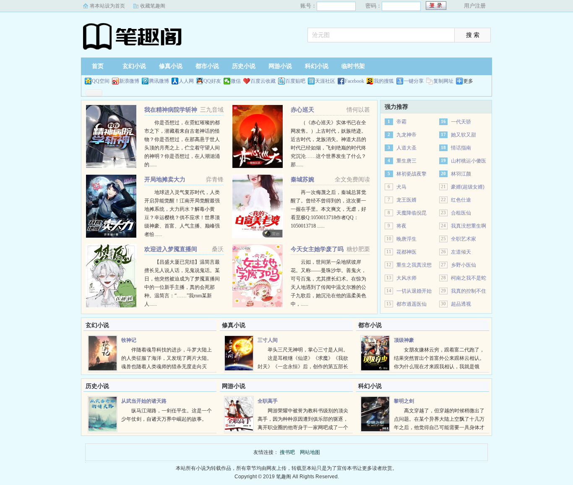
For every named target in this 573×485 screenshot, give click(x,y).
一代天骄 (461, 122)
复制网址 (443, 81)
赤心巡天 (302, 109)
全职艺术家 (463, 239)
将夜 (401, 226)
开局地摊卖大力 (164, 179)
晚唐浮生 (406, 239)
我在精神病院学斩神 (170, 109)
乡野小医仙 (463, 265)
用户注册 (475, 6)
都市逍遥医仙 (411, 304)
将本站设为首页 (107, 6)
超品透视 (461, 304)
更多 (468, 81)
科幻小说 (316, 66)
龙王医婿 (406, 200)
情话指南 (461, 148)
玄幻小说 (134, 66)
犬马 (401, 187)
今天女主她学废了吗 (317, 249)
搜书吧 (133, 35)
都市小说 (207, 66)
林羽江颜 (461, 174)
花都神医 (406, 252)
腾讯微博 (159, 81)
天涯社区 (325, 81)
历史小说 (243, 66)
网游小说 (280, 66)
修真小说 (170, 66)
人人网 (186, 81)
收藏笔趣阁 (152, 6)
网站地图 (310, 452)
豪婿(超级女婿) (467, 187)
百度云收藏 (263, 81)
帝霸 (401, 122)
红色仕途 (461, 200)
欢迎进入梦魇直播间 (170, 249)
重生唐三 (406, 161)
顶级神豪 (404, 340)
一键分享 (414, 81)
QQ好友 (212, 81)
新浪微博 (129, 81)
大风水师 (406, 278)
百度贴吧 (295, 81)
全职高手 (268, 401)
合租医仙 (461, 213)
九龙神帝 (406, 135)
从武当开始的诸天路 (144, 401)
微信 (236, 81)
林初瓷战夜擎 (411, 174)
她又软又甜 (463, 135)
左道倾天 (461, 252)
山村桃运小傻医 (468, 161)
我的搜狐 (384, 81)
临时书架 (353, 66)
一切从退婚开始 (414, 291)
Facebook (354, 81)
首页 (98, 66)
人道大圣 (406, 148)
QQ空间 (100, 81)
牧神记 (128, 340)
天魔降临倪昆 (411, 213)
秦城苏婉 (302, 179)
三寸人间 (268, 340)
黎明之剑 (404, 401)
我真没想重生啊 (468, 226)
